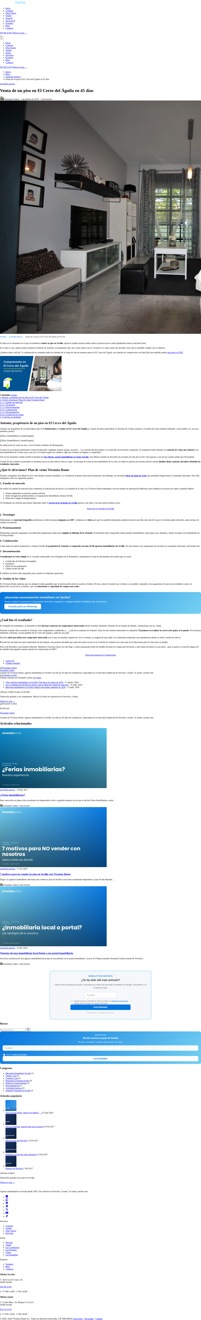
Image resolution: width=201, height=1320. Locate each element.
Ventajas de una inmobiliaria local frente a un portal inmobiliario (36, 953)
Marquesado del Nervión (16, 1140)
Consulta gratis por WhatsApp (22, 606)
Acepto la (16, 1054)
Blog (7, 26)
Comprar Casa (11, 1078)
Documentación (12, 1085)
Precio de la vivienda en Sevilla (100, 508)
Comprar (9, 11)
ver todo (37, 678)
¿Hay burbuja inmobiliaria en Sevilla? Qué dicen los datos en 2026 (34, 682)
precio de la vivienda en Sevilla (63, 503)
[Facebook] (6, 1203)
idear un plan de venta (136, 475)
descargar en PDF (175, 352)
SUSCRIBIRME (101, 1007)
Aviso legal (78, 1319)
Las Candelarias (12, 1247)
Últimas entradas (12, 663)
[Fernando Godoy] (8, 668)
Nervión (9, 1242)
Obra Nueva (10, 13)
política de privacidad (120, 1001)
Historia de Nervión (14, 1168)
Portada (3, 337)
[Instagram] (6, 1197)
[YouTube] (6, 1213)
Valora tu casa (19, 33)
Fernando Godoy (7, 670)
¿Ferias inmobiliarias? (12, 795)
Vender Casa (11, 1076)
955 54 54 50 (5, 1309)
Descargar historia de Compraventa (100, 655)
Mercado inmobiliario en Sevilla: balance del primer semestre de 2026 (35, 687)
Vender (8, 15)
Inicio (7, 8)
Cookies (98, 1319)
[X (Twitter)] (6, 1210)
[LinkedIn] (6, 1207)
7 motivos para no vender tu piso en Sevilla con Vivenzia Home (35, 874)
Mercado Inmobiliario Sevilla (18, 1073)
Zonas (8, 18)
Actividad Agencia (13, 1088)
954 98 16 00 (5, 33)
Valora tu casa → (19, 67)
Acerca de (9, 661)
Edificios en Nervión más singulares (21, 1154)
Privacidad (89, 1319)
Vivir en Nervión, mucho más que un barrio (24, 1126)
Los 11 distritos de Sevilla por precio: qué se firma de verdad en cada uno (37, 685)
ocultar (14, 395)
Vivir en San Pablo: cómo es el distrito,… (23, 1113)
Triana (8, 1252)
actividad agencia (7, 84)
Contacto (9, 28)
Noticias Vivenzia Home (16, 1083)
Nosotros (9, 23)
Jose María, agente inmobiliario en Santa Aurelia (66, 457)
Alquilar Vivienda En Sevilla (18, 1090)
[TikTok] (6, 1216)
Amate (8, 1245)
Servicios (10, 21)
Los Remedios (11, 1255)
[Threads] (6, 1200)
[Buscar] (28, 1029)
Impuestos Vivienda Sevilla (17, 1081)
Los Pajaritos (11, 1250)
